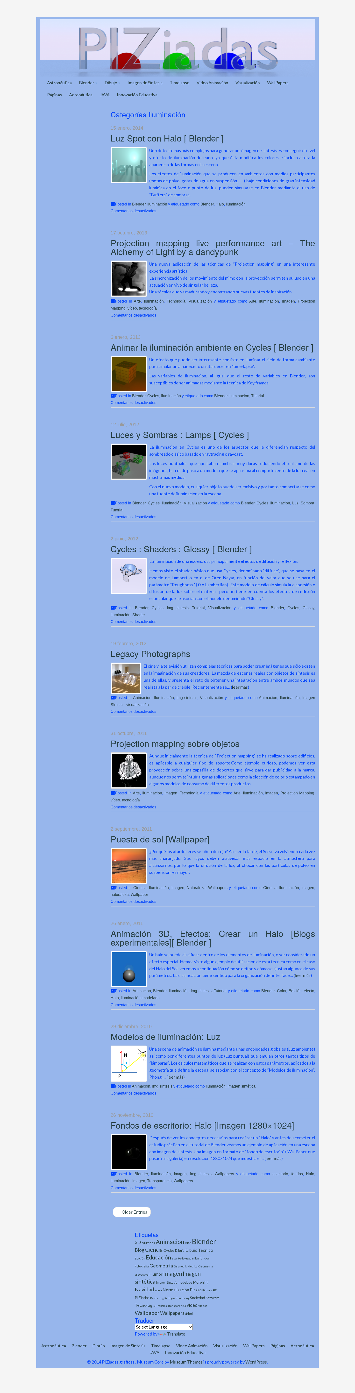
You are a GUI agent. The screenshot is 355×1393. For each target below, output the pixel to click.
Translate (176, 1333)
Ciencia (140, 887)
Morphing (200, 1282)
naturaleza (120, 894)
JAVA (105, 94)
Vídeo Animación (212, 82)
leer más (240, 687)
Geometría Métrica (186, 1266)
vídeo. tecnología (142, 308)
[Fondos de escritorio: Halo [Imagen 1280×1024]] (129, 1152)
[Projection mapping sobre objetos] (129, 770)
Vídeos (202, 1305)
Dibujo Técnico (199, 1250)
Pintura (207, 1290)
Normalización (176, 1289)
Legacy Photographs (150, 653)
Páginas (54, 94)
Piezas (196, 1289)
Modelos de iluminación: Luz (165, 1036)
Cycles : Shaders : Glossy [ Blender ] (181, 548)
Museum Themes (186, 1362)
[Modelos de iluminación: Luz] (129, 1064)
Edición (295, 991)
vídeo (192, 1305)
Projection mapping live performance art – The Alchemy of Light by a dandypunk (213, 246)
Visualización (247, 82)
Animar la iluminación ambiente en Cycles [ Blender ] (212, 347)
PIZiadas (142, 1297)
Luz (295, 503)
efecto (309, 991)
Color (281, 991)
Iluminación (157, 204)
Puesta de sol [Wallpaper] (160, 839)
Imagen (288, 301)
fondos (297, 1174)
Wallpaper (139, 894)
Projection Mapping (297, 793)
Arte (137, 301)
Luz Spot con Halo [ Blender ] (167, 138)
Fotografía (142, 1266)
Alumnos (148, 1243)
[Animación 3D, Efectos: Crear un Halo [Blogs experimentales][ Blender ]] (129, 969)
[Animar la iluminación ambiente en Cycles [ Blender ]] (129, 374)
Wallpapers (217, 887)
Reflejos (169, 1298)
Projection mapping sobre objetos (175, 743)
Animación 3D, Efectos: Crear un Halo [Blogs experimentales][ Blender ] (213, 937)
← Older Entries (132, 1212)
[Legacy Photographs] (126, 678)
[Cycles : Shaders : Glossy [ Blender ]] (129, 576)
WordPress (256, 1362)
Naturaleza (196, 887)
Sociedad (197, 1297)
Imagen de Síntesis (145, 82)
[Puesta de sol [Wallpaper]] (129, 866)
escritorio (280, 1174)
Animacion (142, 697)
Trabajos (161, 1305)
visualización (137, 704)
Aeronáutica (80, 94)
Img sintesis (178, 608)
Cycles (153, 396)
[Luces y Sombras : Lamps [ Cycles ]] (129, 462)
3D (138, 1242)
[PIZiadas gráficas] (177, 47)
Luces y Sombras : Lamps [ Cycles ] (180, 434)
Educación (158, 1257)
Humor (156, 1274)
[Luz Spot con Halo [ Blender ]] (129, 165)
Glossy (308, 608)
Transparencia (159, 1181)
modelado (151, 998)
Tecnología (176, 301)
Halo (220, 204)
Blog (139, 1250)
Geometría (161, 1265)
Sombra (307, 503)
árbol (189, 1313)
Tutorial (257, 396)
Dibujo (111, 82)
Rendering (182, 1298)
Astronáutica (59, 82)
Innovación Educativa (137, 94)
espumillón (192, 1258)
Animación (268, 697)
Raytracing (157, 1298)
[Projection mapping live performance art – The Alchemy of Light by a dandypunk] (129, 279)
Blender (87, 82)
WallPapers (278, 82)
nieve (158, 1290)
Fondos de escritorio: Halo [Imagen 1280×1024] (202, 1125)
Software (212, 1298)
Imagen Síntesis (166, 1282)
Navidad (144, 1289)
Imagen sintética (241, 1086)
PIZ (215, 1290)
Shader (138, 615)
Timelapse (179, 82)
